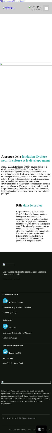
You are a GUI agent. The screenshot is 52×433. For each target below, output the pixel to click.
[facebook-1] (5, 285)
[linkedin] (17, 285)
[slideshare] (23, 285)
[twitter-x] (11, 285)
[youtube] (30, 285)
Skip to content (6, 1)
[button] (46, 8)
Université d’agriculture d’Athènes (17, 307)
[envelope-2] (36, 285)
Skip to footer (19, 1)
